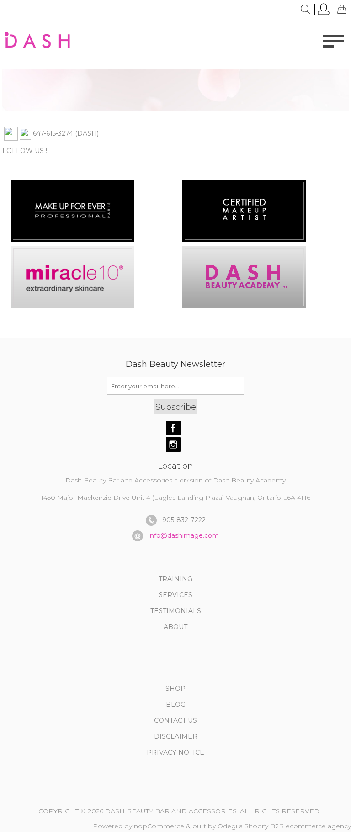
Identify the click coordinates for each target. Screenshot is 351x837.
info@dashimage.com (184, 535)
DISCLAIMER (175, 736)
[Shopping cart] (342, 9)
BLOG (176, 704)
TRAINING (175, 579)
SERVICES (175, 595)
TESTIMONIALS (175, 611)
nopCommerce (159, 826)
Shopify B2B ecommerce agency (298, 826)
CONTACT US (175, 720)
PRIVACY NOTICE (175, 752)
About (175, 627)
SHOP (175, 688)
